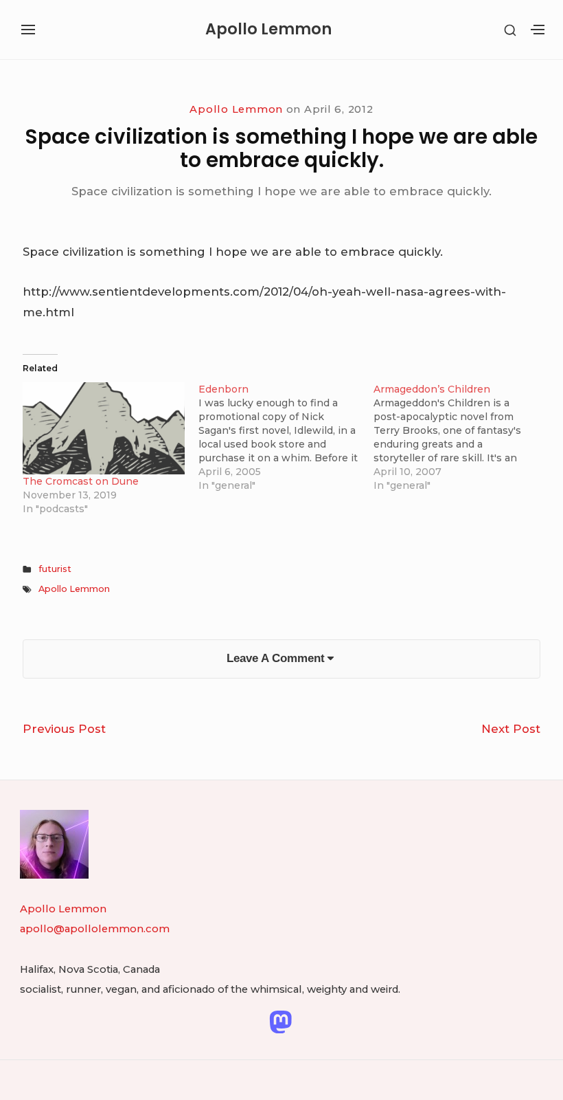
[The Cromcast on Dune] (103, 428)
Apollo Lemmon (268, 29)
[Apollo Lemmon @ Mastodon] (280, 1021)
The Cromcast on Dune (81, 481)
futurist (54, 569)
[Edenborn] (286, 437)
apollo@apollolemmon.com (95, 929)
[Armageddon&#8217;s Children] (461, 437)
